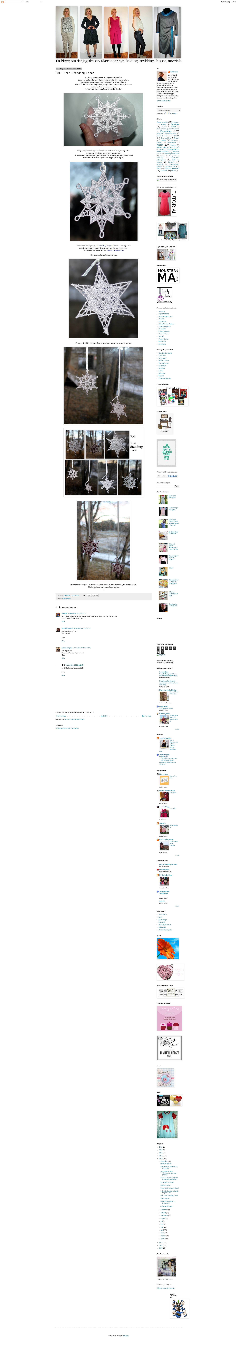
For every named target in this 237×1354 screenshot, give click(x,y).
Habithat (161, 319)
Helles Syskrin (164, 714)
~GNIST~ (162, 823)
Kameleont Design (165, 378)
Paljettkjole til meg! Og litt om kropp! (168, 1167)
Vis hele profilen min (163, 101)
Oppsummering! (165, 1164)
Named (161, 336)
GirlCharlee (162, 358)
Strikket (171, 162)
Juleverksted (171, 142)
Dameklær (165, 131)
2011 (161, 1242)
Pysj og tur (173, 792)
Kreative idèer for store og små (168, 147)
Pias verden (163, 774)
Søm (158, 168)
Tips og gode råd (172, 168)
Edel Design (163, 920)
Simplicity (162, 311)
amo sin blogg (66, 628)
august (163, 1218)
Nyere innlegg (61, 716)
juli (162, 1221)
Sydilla (161, 371)
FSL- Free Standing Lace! (169, 1196)
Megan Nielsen (164, 339)
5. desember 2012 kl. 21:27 (77, 613)
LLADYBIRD (163, 706)
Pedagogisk (172, 156)
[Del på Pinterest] (97, 595)
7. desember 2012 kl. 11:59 (75, 665)
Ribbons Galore (164, 361)
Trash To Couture (165, 738)
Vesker (173, 170)
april (162, 1230)
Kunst (162, 149)
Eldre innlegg (146, 716)
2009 (161, 1248)
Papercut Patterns (165, 326)
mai (162, 1227)
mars (162, 1233)
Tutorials (163, 171)
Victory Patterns (164, 334)
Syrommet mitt (170, 166)
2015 (161, 1150)
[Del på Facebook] (95, 595)
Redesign (160, 158)
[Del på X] (92, 595)
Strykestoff (160, 164)
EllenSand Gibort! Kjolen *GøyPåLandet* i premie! (174, 522)
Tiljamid (161, 376)
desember (164, 1161)
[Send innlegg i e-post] (83, 595)
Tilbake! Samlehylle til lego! (173, 593)
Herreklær (174, 140)
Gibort (176, 138)
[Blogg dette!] (90, 595)
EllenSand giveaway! (172, 496)
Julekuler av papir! (166, 1206)
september (164, 1215)
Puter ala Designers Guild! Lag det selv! (169, 1192)
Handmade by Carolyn (167, 681)
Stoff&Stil (162, 368)
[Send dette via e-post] (88, 595)
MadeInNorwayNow (165, 930)
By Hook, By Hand (165, 875)
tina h (160, 917)
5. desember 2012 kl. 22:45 (82, 648)
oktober (163, 1213)
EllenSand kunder (162, 136)
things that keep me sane (168, 864)
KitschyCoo (162, 321)
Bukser (173, 127)
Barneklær (175, 124)
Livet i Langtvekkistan (167, 790)
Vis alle (177, 729)
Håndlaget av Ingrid (165, 353)
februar (163, 1236)
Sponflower (162, 366)
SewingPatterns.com (165, 316)
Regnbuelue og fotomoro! (173, 605)
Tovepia (64, 613)
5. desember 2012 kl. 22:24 (81, 628)
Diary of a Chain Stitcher (168, 690)
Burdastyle (162, 341)
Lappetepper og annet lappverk (168, 150)
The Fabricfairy (164, 363)
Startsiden (104, 716)
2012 (161, 1159)
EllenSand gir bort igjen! (173, 508)
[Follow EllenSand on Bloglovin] (167, 477)
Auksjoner (175, 122)
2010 (161, 1245)
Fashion (176, 136)
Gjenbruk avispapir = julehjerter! (167, 1202)
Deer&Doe (162, 329)
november (164, 1210)
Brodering (164, 126)
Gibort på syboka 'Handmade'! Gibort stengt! (173, 546)
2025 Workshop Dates (166, 708)
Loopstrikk (173, 809)
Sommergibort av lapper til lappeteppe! (173, 581)
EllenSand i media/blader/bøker (166, 133)
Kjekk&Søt (162, 356)
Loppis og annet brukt (171, 154)
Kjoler (160, 144)
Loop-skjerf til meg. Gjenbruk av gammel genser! (168, 1173)
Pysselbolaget (164, 870)
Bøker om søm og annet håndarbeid (168, 129)
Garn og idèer (166, 138)
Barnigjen (162, 373)
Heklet (163, 140)
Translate (173, 113)
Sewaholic (162, 344)
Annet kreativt (66, 598)
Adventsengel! (165, 1185)
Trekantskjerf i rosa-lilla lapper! (173, 557)
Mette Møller (163, 915)
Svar (63, 622)
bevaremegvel (67, 648)
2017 (161, 1147)
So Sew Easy (163, 672)
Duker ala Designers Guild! (169, 1188)
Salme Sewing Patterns (166, 324)
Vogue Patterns (164, 314)
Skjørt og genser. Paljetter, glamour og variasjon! (169, 1178)
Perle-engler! (164, 1199)
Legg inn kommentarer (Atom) (74, 719)
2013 (161, 1156)
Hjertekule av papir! (167, 1182)
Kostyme (173, 145)
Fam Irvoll (162, 922)
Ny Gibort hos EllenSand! (173, 533)
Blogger (125, 1336)
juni (162, 1224)
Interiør (159, 142)
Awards (163, 124)
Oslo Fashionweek (165, 925)
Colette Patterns (164, 331)
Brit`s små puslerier (166, 840)
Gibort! (171, 568)
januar (163, 1239)
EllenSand (174, 72)
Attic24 (161, 901)
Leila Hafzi (162, 927)
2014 (161, 1153)
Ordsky (162, 156)
